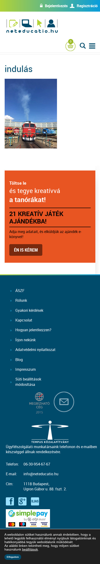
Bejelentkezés (56, 5)
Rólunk (21, 300)
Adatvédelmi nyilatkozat (35, 349)
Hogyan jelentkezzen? (33, 329)
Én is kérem (26, 250)
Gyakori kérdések (29, 310)
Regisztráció (87, 5)
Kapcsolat (23, 320)
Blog (19, 359)
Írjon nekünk (25, 339)
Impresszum (25, 369)
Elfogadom (13, 557)
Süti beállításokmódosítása (28, 382)
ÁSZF (19, 290)
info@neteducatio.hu (40, 473)
